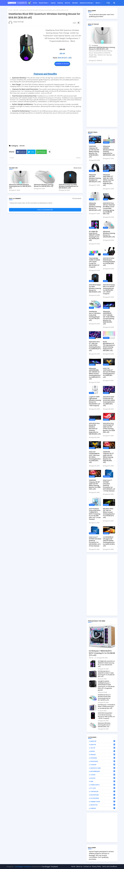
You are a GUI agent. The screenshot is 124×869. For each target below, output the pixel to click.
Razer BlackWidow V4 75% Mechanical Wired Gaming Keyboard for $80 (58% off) (109, 346)
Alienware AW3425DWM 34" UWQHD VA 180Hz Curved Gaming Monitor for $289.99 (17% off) (95, 373)
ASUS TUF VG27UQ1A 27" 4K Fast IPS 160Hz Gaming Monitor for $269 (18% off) (109, 372)
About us (79, 866)
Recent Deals (43, 3)
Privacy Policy (96, 866)
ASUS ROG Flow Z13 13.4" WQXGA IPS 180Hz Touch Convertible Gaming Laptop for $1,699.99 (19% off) (109, 208)
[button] (114, 3)
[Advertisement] (45, 128)
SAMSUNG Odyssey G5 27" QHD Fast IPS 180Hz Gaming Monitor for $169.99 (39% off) (108, 457)
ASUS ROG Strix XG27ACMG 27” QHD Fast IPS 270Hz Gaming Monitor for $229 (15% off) (109, 428)
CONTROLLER (102, 791)
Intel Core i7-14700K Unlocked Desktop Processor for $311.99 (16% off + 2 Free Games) (95, 541)
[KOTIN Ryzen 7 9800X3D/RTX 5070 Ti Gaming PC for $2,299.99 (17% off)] (102, 636)
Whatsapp (42, 152)
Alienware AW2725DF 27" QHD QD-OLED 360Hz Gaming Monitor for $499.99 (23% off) (108, 180)
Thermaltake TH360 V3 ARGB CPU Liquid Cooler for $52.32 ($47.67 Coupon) (94, 262)
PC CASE (102, 788)
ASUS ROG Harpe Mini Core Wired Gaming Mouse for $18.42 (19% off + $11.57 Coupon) (109, 289)
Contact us (87, 866)
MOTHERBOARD (102, 771)
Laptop (53, 3)
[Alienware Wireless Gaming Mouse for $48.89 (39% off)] (93, 725)
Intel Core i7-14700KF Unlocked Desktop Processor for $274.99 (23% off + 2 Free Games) (109, 485)
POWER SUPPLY (102, 785)
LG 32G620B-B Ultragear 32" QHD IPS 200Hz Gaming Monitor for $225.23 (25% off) (109, 541)
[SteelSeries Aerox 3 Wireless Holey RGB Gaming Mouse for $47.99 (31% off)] (93, 697)
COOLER (102, 775)
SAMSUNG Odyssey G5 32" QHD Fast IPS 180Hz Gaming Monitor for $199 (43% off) (94, 484)
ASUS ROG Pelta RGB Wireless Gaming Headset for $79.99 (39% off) (109, 261)
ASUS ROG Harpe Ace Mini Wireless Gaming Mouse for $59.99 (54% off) (68, 186)
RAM (102, 781)
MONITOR (102, 741)
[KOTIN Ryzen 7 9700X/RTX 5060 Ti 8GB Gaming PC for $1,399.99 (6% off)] (93, 707)
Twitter (32, 152)
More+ (98, 3)
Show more (77, 168)
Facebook (22, 152)
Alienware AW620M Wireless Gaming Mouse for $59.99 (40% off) (20, 186)
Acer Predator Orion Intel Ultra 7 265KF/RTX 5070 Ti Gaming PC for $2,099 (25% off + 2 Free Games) (95, 514)
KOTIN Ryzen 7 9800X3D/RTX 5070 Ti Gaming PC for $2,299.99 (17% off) (102, 653)
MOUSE (16, 10)
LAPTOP (102, 748)
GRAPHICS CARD (102, 768)
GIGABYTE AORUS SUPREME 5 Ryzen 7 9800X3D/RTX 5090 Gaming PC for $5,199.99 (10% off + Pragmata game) (106, 685)
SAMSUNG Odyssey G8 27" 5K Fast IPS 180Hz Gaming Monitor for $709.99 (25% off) (94, 151)
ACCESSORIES (102, 798)
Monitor (67, 3)
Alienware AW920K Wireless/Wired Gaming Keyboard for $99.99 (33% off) (109, 150)
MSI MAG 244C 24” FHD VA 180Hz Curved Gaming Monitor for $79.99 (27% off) (109, 513)
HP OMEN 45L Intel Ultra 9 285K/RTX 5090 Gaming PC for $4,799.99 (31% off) (94, 236)
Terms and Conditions (109, 866)
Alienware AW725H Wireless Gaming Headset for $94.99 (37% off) (95, 178)
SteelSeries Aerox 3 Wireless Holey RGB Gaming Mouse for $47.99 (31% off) (95, 316)
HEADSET (102, 754)
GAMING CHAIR (102, 801)
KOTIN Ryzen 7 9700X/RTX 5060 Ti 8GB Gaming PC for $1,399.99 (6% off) (106, 706)
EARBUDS (102, 808)
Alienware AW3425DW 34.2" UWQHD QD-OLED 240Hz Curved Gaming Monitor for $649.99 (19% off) (108, 318)
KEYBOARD (102, 758)
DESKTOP (102, 744)
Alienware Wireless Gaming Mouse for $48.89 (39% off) (43, 185)
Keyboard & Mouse (86, 3)
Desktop (60, 3)
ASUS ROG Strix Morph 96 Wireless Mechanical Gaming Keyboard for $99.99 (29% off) (95, 429)
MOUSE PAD (102, 805)
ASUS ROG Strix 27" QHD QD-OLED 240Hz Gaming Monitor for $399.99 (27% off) (95, 346)
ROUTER (102, 778)
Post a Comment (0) (45, 210)
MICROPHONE (102, 795)
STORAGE (102, 764)
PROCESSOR (102, 761)
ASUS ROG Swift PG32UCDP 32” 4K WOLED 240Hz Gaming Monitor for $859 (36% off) (109, 401)
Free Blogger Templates (23, 867)
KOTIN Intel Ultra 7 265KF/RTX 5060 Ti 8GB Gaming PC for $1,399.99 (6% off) (106, 674)
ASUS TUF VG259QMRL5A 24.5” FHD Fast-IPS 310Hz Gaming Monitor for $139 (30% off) (95, 457)
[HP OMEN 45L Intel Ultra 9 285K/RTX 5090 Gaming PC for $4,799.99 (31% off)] (93, 663)
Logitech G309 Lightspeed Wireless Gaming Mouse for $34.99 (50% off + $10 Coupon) (95, 401)
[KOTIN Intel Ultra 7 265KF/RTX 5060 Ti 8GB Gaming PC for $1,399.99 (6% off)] (93, 673)
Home (35, 3)
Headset (75, 3)
